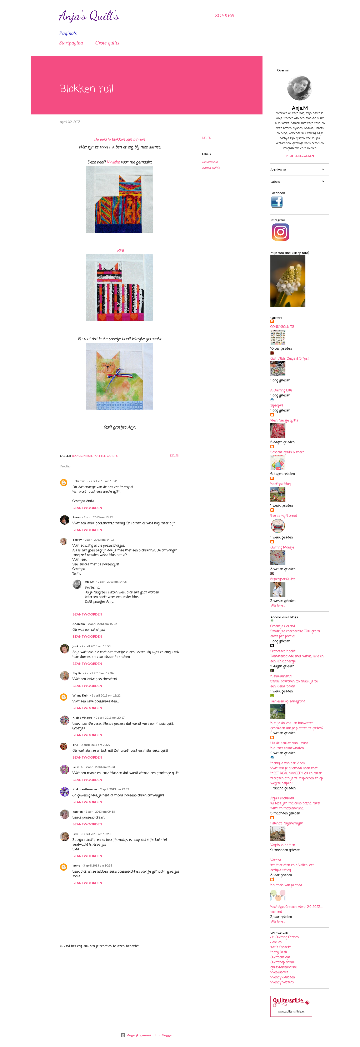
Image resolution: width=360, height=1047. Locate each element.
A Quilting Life (281, 390)
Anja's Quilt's (89, 15)
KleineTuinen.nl (281, 676)
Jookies (276, 942)
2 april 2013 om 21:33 (100, 767)
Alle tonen (278, 606)
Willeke (113, 162)
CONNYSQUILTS (282, 327)
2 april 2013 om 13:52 (98, 517)
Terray (77, 539)
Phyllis (76, 673)
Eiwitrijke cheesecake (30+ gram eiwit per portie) (295, 634)
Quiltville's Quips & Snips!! (289, 358)
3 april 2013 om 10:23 (95, 834)
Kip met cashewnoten (287, 748)
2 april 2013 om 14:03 (99, 539)
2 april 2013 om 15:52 (102, 624)
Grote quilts (107, 43)
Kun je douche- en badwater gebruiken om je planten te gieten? (296, 726)
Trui (75, 744)
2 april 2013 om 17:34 (99, 673)
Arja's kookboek (282, 798)
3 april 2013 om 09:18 (100, 811)
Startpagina (71, 43)
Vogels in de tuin (282, 845)
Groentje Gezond (282, 626)
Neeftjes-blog (280, 484)
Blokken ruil (210, 162)
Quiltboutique (280, 957)
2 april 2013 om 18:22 (105, 695)
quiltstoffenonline (283, 967)
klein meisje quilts (284, 420)
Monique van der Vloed (287, 763)
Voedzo (275, 860)
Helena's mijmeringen (286, 823)
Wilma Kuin (80, 695)
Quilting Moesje (282, 547)
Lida (75, 834)
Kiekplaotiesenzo (84, 789)
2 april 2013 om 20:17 (110, 717)
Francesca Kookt (282, 651)
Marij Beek (278, 952)
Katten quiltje (211, 167)
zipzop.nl (276, 405)
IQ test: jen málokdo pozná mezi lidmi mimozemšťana (295, 806)
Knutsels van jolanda (286, 885)
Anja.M (90, 581)
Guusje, (77, 767)
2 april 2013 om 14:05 (112, 581)
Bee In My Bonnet (283, 515)
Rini (120, 251)
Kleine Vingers (82, 717)
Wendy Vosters (282, 982)
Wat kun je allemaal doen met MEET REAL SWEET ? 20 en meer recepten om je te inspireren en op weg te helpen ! (296, 776)
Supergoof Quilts (282, 579)
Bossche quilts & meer (287, 452)
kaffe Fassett (280, 947)
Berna (76, 517)
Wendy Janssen (282, 977)
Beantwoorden (87, 508)
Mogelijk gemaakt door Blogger (149, 1035)
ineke (76, 865)
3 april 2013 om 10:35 (97, 865)
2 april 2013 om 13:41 (103, 481)
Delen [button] (206, 138)
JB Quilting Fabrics (284, 937)
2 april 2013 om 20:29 (95, 744)
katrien (77, 811)
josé (75, 646)
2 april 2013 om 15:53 (95, 646)
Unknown (78, 481)
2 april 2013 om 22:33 (114, 789)
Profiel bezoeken (300, 155)
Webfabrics (279, 972)
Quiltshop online (282, 962)
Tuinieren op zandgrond (287, 701)
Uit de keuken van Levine (289, 743)
